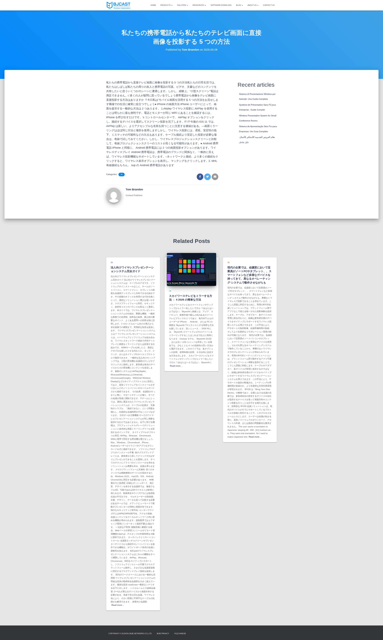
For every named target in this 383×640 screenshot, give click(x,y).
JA (122, 174)
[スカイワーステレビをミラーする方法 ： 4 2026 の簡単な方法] (191, 269)
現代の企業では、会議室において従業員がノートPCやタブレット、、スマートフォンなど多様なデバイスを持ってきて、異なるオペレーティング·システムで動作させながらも (249, 275)
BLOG (238, 5)
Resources (199, 5)
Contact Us (269, 5)
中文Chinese (180, 634)
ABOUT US (252, 5)
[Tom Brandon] (113, 195)
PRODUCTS (165, 5)
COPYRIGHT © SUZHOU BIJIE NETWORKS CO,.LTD (130, 634)
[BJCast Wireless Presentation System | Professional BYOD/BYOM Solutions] (118, 5)
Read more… (117, 605)
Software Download (221, 5)
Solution (182, 5)
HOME (153, 5)
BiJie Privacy (163, 634)
